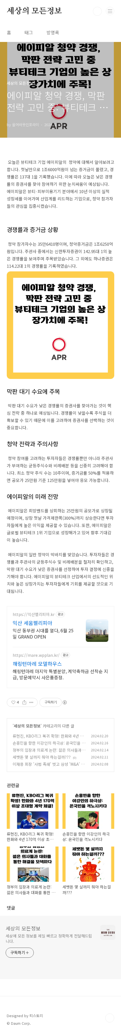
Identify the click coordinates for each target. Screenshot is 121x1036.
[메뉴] (110, 11)
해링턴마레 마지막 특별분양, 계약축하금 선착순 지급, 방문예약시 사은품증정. (60, 674)
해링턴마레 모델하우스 (37, 663)
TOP (109, 1017)
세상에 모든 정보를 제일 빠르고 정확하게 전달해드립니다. (49, 938)
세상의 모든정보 (34, 11)
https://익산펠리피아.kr (34, 614)
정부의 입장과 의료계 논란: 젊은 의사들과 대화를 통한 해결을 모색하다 (47, 753)
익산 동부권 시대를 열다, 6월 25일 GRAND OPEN (43, 633)
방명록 (52, 32)
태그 (28, 32)
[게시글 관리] (31, 702)
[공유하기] (24, 702)
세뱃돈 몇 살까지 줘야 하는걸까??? (42, 757)
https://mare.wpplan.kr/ (36, 655)
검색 (97, 11)
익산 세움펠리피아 (32, 622)
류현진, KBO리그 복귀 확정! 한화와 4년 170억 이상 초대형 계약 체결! (48, 739)
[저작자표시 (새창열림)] (64, 702)
